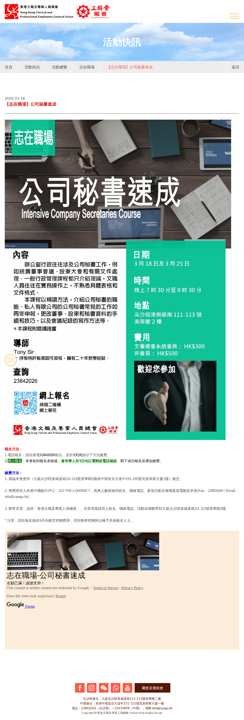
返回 (235, 67)
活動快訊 (32, 67)
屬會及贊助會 (152, 688)
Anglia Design (154, 713)
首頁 (8, 67)
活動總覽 (59, 67)
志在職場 (87, 67)
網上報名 (15, 461)
